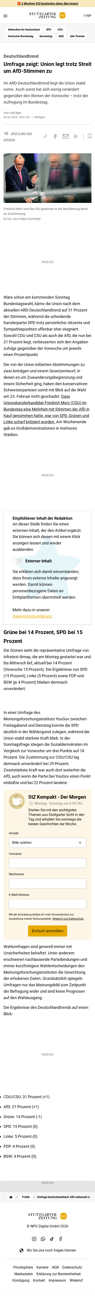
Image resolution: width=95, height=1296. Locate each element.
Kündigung (20, 1280)
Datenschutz (72, 1267)
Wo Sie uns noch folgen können (51, 1250)
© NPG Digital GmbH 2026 (47, 1226)
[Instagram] (34, 1238)
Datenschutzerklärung (32, 616)
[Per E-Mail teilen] (65, 136)
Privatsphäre (23, 1267)
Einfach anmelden (47, 931)
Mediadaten (23, 1274)
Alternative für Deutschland (24, 29)
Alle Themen (77, 36)
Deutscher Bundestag (20, 36)
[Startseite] (11, 1197)
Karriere (42, 1267)
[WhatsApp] (43, 1238)
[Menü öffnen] (5, 16)
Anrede (14, 833)
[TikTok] (51, 1238)
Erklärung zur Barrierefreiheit (58, 1274)
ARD (61, 36)
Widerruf (76, 1280)
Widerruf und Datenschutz (68, 918)
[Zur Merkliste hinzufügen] (88, 136)
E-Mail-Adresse (19, 894)
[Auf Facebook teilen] (55, 136)
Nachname (16, 874)
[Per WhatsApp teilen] (76, 136)
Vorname (15, 854)
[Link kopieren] (45, 136)
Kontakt (39, 1280)
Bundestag (46, 36)
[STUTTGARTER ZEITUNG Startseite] (47, 15)
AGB (55, 1267)
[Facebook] (60, 1238)
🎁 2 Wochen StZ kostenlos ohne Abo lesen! (47, 3)
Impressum (57, 1280)
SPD (48, 29)
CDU (60, 29)
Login (87, 15)
